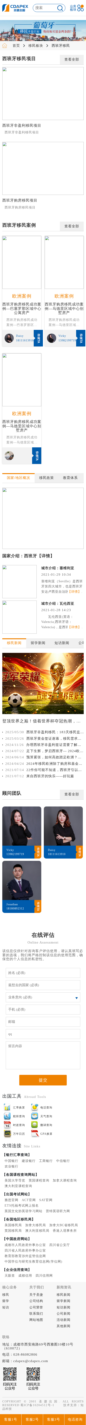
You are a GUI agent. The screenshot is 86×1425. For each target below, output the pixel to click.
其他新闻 (63, 1326)
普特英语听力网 (58, 1211)
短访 (5, 1307)
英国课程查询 (39, 1180)
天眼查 (10, 1275)
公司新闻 (63, 1313)
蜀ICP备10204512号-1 (37, 1405)
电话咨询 (75, 1419)
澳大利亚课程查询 (18, 1186)
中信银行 (63, 1161)
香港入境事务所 (65, 1230)
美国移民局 (13, 1225)
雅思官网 (11, 1200)
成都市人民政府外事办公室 (25, 1245)
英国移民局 (13, 1230)
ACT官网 (29, 1200)
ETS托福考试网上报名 (22, 1205)
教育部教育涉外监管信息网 (25, 1256)
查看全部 (71, 59)
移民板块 (35, 45)
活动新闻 (63, 1320)
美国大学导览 (15, 1180)
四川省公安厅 (59, 1245)
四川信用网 (44, 1275)
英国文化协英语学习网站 (23, 1211)
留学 (5, 1301)
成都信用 (25, 1275)
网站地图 (36, 1320)
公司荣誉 (36, 1307)
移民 (5, 1294)
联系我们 (36, 1313)
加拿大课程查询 (65, 1180)
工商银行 (46, 1161)
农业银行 (11, 1166)
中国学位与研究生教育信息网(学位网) (33, 1261)
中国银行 (11, 1161)
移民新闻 (63, 1294)
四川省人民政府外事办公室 (25, 1250)
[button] (31, 36)
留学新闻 (63, 1301)
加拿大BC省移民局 (63, 1225)
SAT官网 (46, 1200)
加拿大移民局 (35, 1225)
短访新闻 (63, 1307)
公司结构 (36, 1301)
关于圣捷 (36, 1294)
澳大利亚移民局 (37, 1230)
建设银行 (29, 1161)
